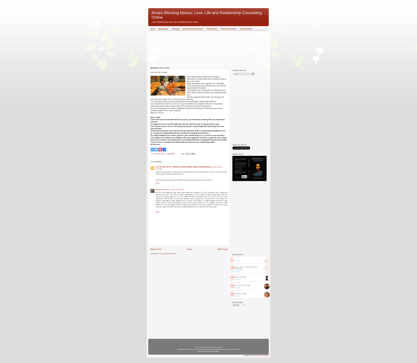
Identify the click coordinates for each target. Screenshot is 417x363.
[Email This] (186, 154)
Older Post (223, 249)
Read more (237, 260)
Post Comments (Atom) (168, 253)
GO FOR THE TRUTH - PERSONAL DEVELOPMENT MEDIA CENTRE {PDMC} (183, 167)
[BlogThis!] (188, 154)
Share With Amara (228, 29)
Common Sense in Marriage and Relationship (245, 267)
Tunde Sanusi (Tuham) (261, 355)
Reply (158, 183)
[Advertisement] (208, 49)
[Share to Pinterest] (195, 154)
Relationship (163, 29)
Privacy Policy (212, 29)
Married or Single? (240, 293)
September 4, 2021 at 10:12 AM (173, 189)
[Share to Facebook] (192, 154)
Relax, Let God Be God (241, 285)
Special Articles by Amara (193, 29)
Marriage (175, 29)
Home (152, 29)
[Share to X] (190, 154)
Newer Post (155, 249)
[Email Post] (182, 154)
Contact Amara (246, 29)
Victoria (158, 189)
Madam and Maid (239, 276)
